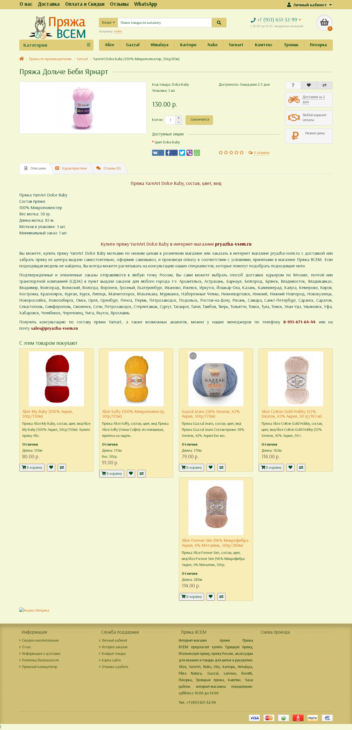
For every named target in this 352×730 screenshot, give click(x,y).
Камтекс (264, 44)
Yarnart (236, 44)
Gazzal (132, 44)
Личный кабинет (114, 640)
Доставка (49, 4)
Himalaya (160, 44)
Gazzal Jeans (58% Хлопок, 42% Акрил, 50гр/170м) (211, 414)
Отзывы (119, 4)
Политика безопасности (40, 660)
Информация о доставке (41, 653)
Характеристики (74, 168)
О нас (26, 4)
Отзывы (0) (112, 168)
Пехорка (318, 44)
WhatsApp (145, 4)
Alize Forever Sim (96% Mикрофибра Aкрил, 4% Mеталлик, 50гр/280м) (215, 543)
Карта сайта (111, 660)
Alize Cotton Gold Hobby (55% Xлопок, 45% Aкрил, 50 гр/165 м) (292, 414)
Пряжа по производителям (50, 59)
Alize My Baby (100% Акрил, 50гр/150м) (47, 414)
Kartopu (188, 44)
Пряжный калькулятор (39, 666)
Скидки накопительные (40, 640)
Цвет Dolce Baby (167, 142)
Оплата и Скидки (85, 4)
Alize (109, 44)
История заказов (114, 647)
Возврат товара (114, 653)
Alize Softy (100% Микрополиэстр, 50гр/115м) (133, 414)
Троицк (291, 44)
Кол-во (157, 119)
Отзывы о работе (115, 666)
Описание (38, 168)
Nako (213, 44)
